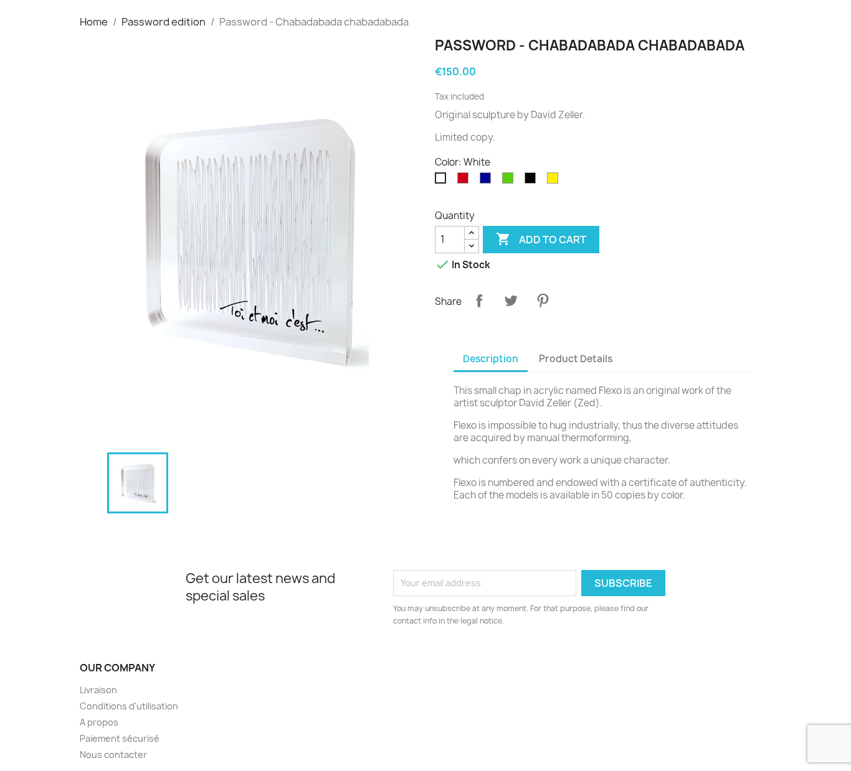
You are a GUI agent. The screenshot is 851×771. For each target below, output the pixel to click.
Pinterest (542, 300)
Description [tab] (490, 358)
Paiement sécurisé (119, 738)
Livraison (98, 690)
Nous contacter (113, 754)
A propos (99, 722)
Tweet (510, 300)
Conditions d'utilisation (129, 706)
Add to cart (541, 238)
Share (479, 300)
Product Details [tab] (575, 358)
